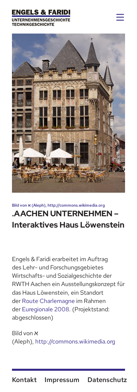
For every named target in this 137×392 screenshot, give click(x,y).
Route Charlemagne (48, 301)
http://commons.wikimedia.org (75, 341)
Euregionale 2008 (45, 309)
